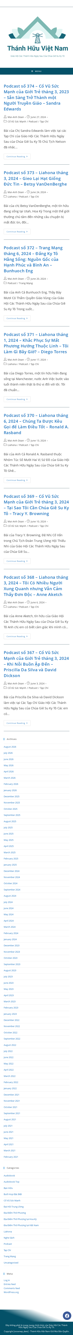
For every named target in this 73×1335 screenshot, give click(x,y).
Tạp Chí (44, 121)
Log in (7, 1280)
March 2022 (9, 1076)
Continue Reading (19, 156)
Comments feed (12, 1288)
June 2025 (8, 833)
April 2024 (9, 920)
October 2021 (10, 1107)
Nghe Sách (9, 1237)
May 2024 (8, 914)
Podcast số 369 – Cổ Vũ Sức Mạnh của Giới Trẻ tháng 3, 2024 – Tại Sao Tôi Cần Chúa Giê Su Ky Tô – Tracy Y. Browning (36, 504)
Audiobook (9, 1175)
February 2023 (11, 1007)
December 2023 (11, 945)
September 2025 (12, 815)
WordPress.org (11, 1292)
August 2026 (10, 746)
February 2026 (11, 783)
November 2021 (12, 1100)
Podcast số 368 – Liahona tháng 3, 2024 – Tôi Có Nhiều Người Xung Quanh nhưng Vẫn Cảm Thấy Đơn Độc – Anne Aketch (36, 585)
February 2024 (11, 933)
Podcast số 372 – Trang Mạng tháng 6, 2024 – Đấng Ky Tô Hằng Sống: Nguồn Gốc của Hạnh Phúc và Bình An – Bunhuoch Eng (33, 259)
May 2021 (8, 1138)
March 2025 (9, 852)
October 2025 (10, 808)
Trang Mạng (26, 283)
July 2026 (8, 752)
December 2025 (11, 796)
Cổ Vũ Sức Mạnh (17, 121)
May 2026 (8, 765)
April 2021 (9, 1144)
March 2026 (9, 777)
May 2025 (8, 839)
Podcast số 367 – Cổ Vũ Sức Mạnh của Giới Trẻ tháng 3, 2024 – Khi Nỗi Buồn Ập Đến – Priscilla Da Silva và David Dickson (36, 664)
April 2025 (9, 846)
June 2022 (8, 1057)
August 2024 (10, 895)
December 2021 (11, 1094)
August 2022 (10, 1044)
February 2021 (11, 1156)
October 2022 (10, 1032)
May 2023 (8, 988)
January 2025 (10, 864)
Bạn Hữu (8, 1188)
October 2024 (10, 883)
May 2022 (8, 1063)
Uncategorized (11, 1262)
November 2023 (12, 951)
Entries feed (10, 1284)
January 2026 (10, 790)
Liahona (12, 196)
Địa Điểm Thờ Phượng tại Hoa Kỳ (20, 1219)
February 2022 (11, 1082)
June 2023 (8, 982)
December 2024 (11, 871)
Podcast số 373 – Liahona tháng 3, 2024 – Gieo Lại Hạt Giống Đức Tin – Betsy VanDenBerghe (36, 178)
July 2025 (8, 827)
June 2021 (8, 1131)
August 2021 (10, 1119)
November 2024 (12, 877)
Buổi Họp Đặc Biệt (13, 1194)
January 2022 (10, 1088)
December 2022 (11, 1020)
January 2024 (10, 939)
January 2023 (10, 1013)
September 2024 (12, 889)
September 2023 (12, 964)
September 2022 (12, 1038)
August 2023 (10, 970)
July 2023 (8, 976)
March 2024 (9, 926)
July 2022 (8, 1051)
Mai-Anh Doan (16, 117)
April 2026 (9, 771)
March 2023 (9, 1001)
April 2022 (9, 1069)
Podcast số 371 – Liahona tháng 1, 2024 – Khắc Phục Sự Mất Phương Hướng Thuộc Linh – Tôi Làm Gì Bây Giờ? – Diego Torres (36, 343)
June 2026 (8, 759)
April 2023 (9, 995)
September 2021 (12, 1113)
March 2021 (9, 1150)
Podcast (33, 121)
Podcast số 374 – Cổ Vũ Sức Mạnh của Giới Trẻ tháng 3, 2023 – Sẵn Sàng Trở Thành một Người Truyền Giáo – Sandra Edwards (36, 97)
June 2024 (8, 908)
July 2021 (8, 1125)
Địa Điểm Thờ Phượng (15, 1212)
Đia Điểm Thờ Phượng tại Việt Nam (21, 1225)
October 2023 (10, 957)
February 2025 (11, 858)
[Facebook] (67, 1315)
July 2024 (8, 902)
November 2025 (12, 802)
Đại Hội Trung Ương (14, 1206)
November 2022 (12, 1026)
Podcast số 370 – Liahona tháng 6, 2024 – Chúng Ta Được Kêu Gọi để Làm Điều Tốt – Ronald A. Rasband (36, 423)
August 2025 (10, 821)
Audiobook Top (11, 1181)
